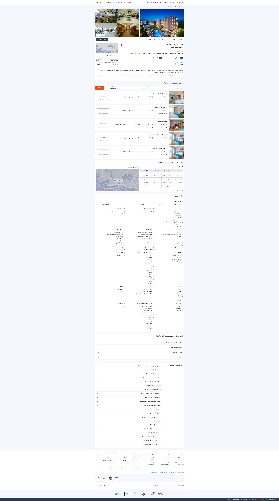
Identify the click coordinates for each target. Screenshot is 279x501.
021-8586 (118, 2)
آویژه (155, 485)
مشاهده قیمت (103, 96)
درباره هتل (169, 39)
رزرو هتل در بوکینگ (177, 6)
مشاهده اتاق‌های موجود (102, 39)
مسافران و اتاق (113, 86)
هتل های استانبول (163, 472)
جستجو (99, 87)
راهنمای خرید (181, 460)
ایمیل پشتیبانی (109, 463)
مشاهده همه (115, 66)
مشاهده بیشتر (180, 78)
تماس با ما (151, 460)
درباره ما (152, 457)
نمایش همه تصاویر (100, 35)
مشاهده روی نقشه (133, 53)
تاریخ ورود (181, 87)
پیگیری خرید (98, 2)
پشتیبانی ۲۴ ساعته (125, 463)
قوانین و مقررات (157, 39)
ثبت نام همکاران (180, 464)
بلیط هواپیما (166, 460)
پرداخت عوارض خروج (179, 462)
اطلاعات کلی (179, 39)
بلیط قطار (167, 462)
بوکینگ (183, 6)
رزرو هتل (167, 457)
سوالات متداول (149, 39)
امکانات (163, 39)
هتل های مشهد (181, 472)
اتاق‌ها (174, 39)
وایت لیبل (152, 462)
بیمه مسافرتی (151, 464)
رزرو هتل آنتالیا (170, 6)
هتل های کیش (154, 472)
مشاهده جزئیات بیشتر (103, 99)
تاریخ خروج (148, 87)
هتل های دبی (172, 472)
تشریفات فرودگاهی (165, 464)
